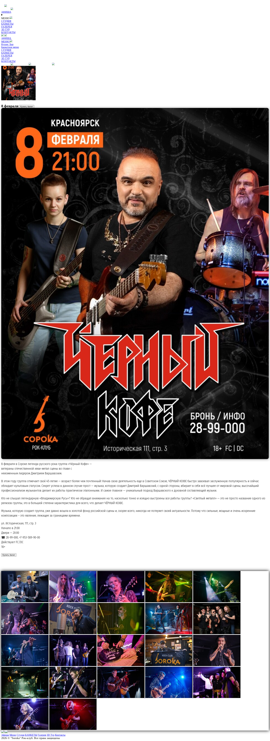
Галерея (42, 735)
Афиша (5, 735)
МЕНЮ (5, 41)
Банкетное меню (10, 47)
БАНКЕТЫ (7, 52)
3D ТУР (5, 58)
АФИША (6, 38)
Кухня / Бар (7, 44)
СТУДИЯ (6, 50)
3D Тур (50, 735)
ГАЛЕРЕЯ (6, 55)
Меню (13, 735)
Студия (20, 735)
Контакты (60, 735)
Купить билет (26, 106)
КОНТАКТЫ (8, 61)
